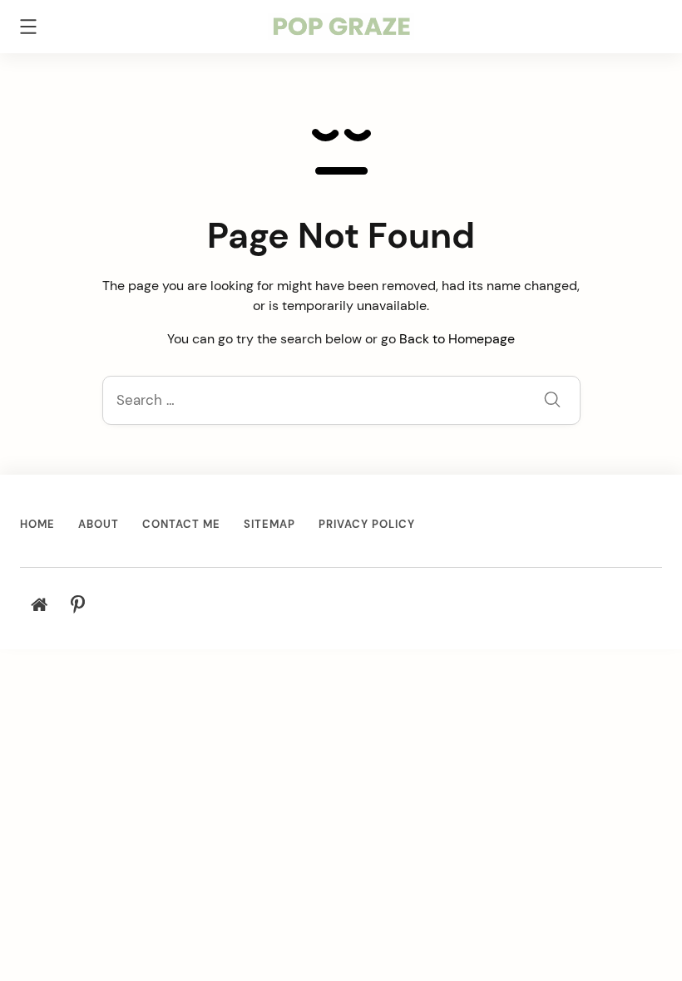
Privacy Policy (367, 524)
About (98, 524)
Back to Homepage (457, 339)
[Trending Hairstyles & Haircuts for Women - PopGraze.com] (341, 25)
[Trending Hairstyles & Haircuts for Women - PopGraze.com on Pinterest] (77, 605)
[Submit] (552, 402)
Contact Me (181, 524)
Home (37, 524)
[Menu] (28, 29)
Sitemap (269, 524)
